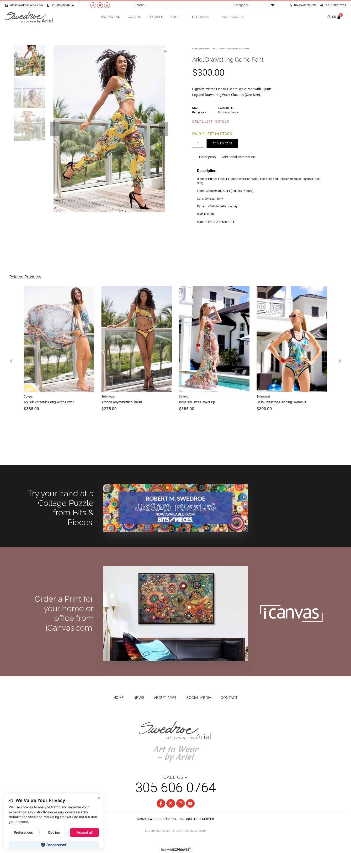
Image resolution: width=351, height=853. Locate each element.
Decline (54, 832)
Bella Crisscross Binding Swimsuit (281, 402)
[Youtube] (190, 803)
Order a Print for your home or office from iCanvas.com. (64, 613)
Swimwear (110, 17)
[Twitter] (100, 5)
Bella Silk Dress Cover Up (197, 402)
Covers (134, 17)
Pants (215, 49)
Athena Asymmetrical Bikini (121, 402)
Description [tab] (207, 157)
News (138, 698)
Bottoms (200, 17)
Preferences (23, 832)
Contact (229, 698)
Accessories (233, 17)
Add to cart (222, 143)
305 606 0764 (175, 787)
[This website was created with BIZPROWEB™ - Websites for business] (175, 849)
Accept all (84, 832)
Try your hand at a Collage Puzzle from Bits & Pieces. (61, 508)
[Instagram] (107, 5)
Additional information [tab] (238, 157)
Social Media (198, 698)
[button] (54, 129)
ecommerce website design (165, 831)
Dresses (156, 17)
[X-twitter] (170, 803)
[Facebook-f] (93, 5)
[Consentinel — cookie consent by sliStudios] (54, 845)
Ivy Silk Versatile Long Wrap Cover (49, 402)
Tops (175, 17)
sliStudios (198, 831)
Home (195, 49)
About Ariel (165, 698)
